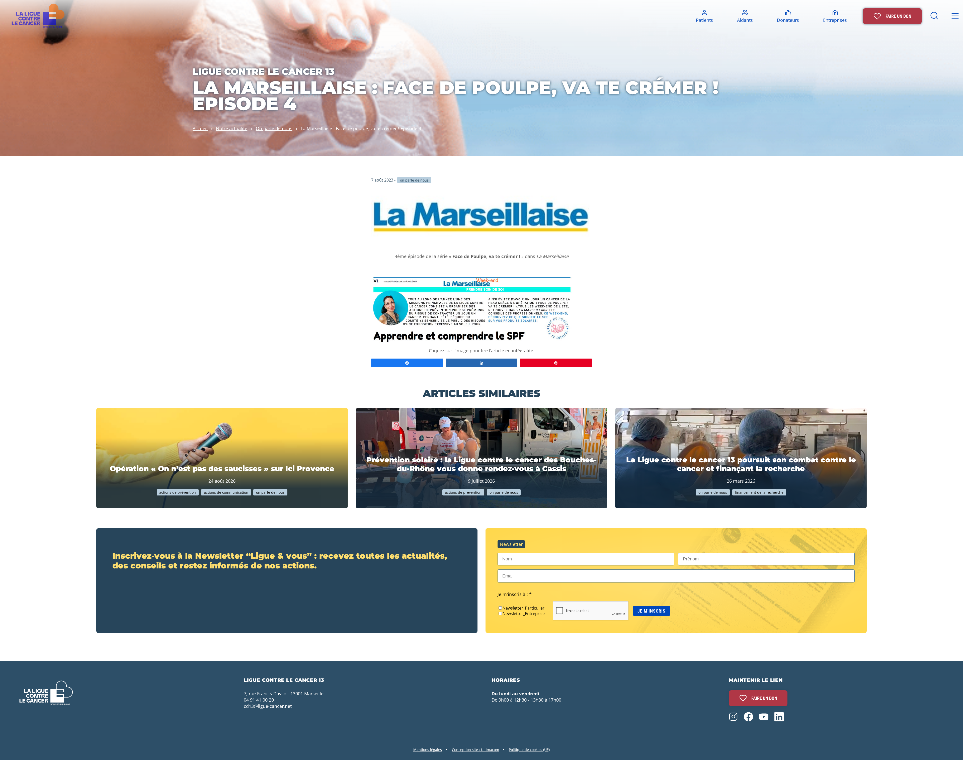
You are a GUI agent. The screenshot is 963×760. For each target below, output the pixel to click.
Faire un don (764, 698)
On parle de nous (274, 128)
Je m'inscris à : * (515, 594)
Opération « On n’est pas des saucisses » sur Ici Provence (222, 468)
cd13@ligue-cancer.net (268, 706)
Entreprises (835, 20)
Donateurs (788, 20)
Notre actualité (231, 128)
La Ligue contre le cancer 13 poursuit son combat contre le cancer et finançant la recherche (741, 464)
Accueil (200, 128)
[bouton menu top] (955, 16)
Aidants (745, 20)
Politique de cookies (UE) (529, 749)
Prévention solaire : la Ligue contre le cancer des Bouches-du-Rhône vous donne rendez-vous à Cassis (481, 464)
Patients (704, 20)
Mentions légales (427, 749)
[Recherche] (934, 19)
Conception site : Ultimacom (475, 749)
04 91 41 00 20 (259, 700)
